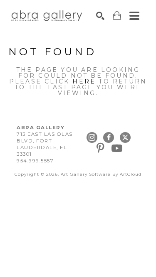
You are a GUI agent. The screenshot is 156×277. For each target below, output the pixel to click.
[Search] (100, 16)
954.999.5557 (35, 161)
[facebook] (108, 137)
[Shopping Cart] (117, 15)
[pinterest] (100, 148)
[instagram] (92, 137)
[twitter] (125, 137)
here (84, 81)
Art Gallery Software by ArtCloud (101, 174)
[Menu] (134, 16)
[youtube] (116, 148)
